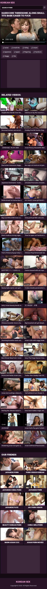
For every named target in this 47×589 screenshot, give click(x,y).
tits (15, 56)
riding (26, 48)
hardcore (38, 52)
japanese (8, 52)
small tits (16, 48)
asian (7, 48)
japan (18, 52)
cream (35, 48)
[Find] (44, 7)
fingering (27, 52)
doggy (7, 56)
